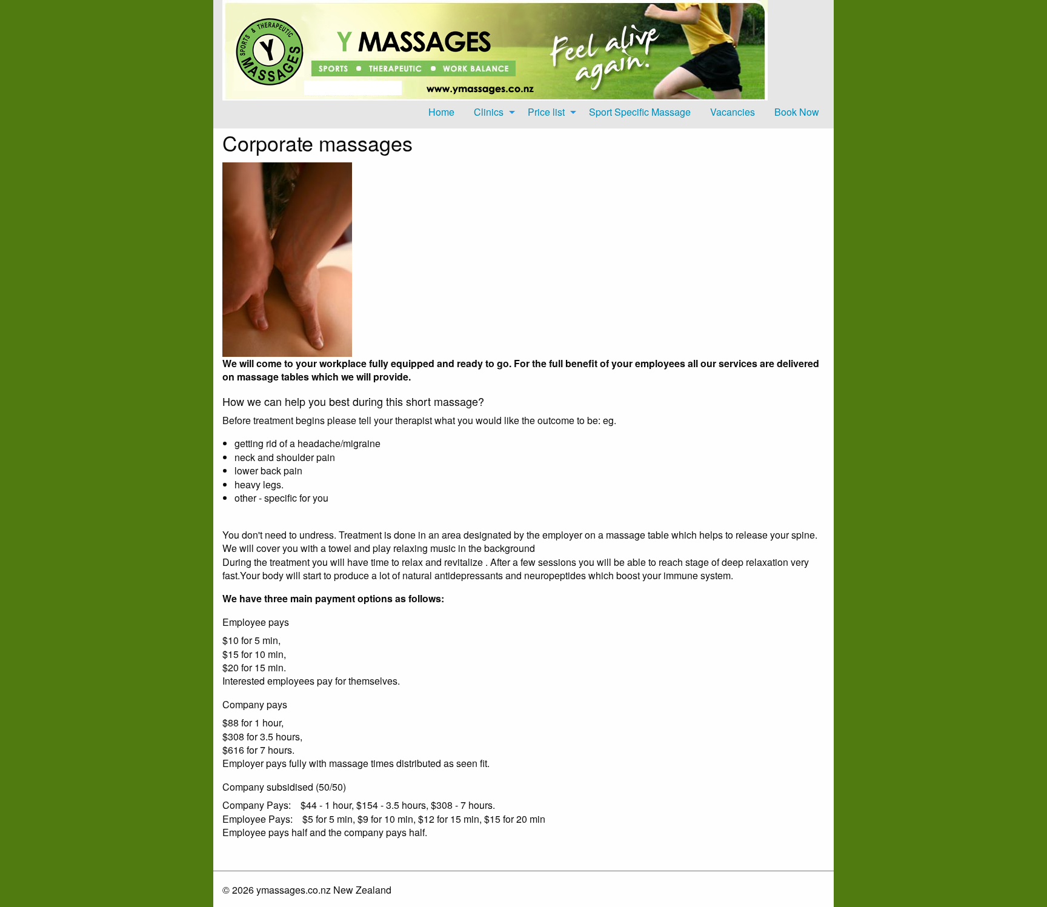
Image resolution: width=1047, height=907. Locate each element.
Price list (546, 112)
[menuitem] (441, 112)
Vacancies (732, 112)
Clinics (489, 112)
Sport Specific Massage (640, 112)
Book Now (796, 112)
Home (441, 112)
